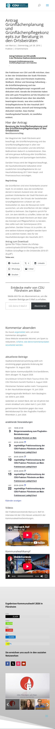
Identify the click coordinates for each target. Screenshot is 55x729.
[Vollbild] (46, 576)
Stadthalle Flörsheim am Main (25, 438)
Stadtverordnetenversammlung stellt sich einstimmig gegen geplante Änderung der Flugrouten (24, 364)
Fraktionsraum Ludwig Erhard (25, 452)
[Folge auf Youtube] (23, 663)
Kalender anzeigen (13, 500)
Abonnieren (40, 305)
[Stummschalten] (41, 576)
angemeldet (20, 332)
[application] (27, 566)
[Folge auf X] (13, 663)
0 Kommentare (21, 48)
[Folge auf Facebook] (7, 663)
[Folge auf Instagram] (18, 663)
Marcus (12, 45)
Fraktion (9, 48)
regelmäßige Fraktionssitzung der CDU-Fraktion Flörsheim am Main (29, 461)
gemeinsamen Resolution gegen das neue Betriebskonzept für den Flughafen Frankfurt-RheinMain (25, 411)
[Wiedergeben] (9, 576)
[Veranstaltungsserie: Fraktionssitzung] (25, 442)
